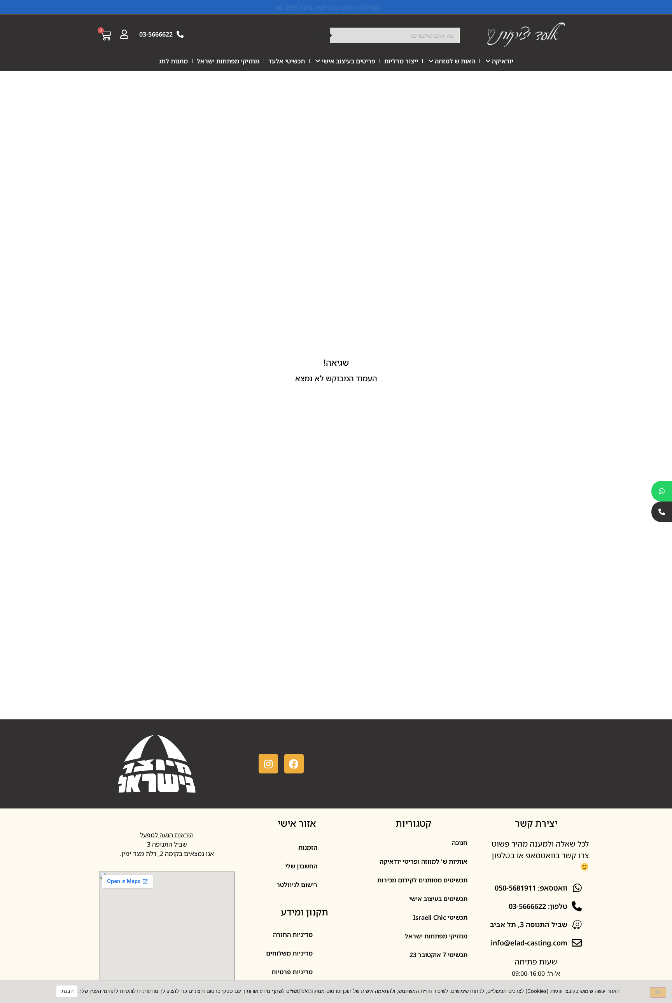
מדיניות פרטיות (292, 972)
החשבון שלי (301, 866)
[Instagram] (268, 763)
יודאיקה (502, 61)
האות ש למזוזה (455, 61)
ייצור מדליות (401, 61)
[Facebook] (294, 763)
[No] (658, 992)
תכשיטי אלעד (286, 61)
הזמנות (307, 847)
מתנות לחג (173, 61)
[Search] (320, 35)
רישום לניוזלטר (296, 884)
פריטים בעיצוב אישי (348, 61)
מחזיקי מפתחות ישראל (228, 61)
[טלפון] (661, 512)
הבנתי (67, 991)
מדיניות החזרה (293, 934)
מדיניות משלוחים (289, 953)
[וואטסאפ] (661, 491)
